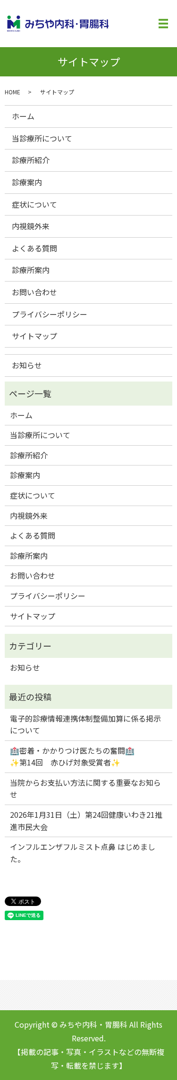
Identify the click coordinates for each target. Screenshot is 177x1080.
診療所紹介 (31, 160)
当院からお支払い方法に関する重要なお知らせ (85, 788)
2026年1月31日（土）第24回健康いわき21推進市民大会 (86, 820)
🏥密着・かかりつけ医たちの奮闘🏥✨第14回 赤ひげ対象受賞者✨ (72, 756)
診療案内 (27, 182)
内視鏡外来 (31, 226)
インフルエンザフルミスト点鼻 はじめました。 (82, 852)
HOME (12, 92)
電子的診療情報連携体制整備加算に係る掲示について (85, 724)
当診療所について (42, 138)
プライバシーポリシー (49, 314)
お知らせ (27, 365)
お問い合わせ (34, 292)
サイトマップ (34, 335)
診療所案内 (31, 269)
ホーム (23, 116)
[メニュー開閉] (163, 23)
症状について (34, 204)
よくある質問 (34, 248)
